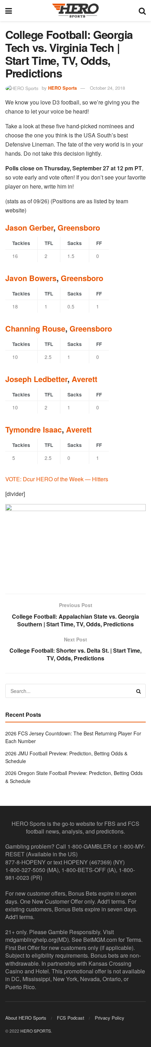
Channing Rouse (35, 328)
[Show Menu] (8, 10)
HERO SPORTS (35, 1031)
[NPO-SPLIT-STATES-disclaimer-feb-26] (75, 543)
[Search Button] (142, 10)
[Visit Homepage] (75, 11)
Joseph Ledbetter (36, 379)
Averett (84, 379)
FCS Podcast (70, 1017)
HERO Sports (62, 87)
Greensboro (79, 227)
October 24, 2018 (107, 87)
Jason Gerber (29, 227)
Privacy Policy (109, 1017)
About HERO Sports (25, 1017)
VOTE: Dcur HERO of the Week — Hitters (56, 479)
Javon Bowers (31, 278)
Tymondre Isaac (33, 429)
